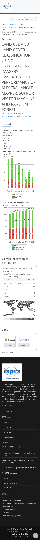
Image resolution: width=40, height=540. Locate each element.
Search (24, 345)
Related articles (30, 19)
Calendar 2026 (7, 427)
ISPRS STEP (6, 478)
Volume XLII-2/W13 (16, 25)
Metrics (20, 19)
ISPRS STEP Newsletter (10, 483)
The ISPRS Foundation (10, 473)
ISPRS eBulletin (7, 422)
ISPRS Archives (7, 412)
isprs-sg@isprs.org (14, 516)
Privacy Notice (14, 531)
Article (12, 19)
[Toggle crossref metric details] (9, 340)
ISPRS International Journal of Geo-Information (19, 468)
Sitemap (5, 443)
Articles (4, 25)
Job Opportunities (8, 437)
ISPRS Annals (6, 417)
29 (10, 345)
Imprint (25, 531)
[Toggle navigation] (34, 5)
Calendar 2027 (7, 432)
